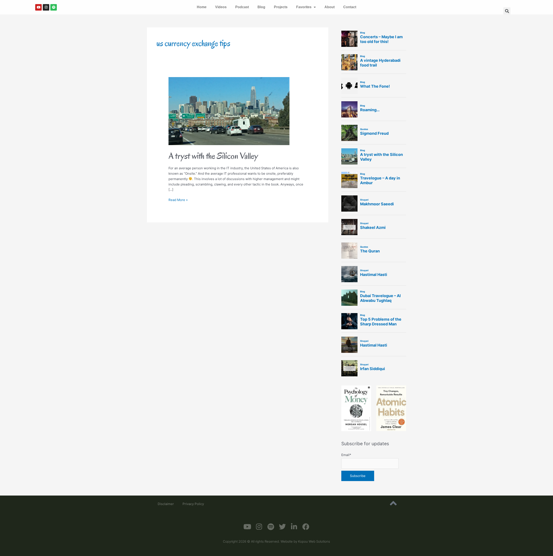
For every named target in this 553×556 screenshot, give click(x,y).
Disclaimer (166, 504)
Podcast (242, 7)
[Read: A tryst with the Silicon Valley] (228, 111)
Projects (281, 7)
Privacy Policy (193, 504)
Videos (221, 7)
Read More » (178, 199)
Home (202, 7)
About (329, 7)
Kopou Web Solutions (314, 541)
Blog (261, 7)
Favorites (303, 7)
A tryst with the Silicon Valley (213, 156)
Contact (349, 7)
